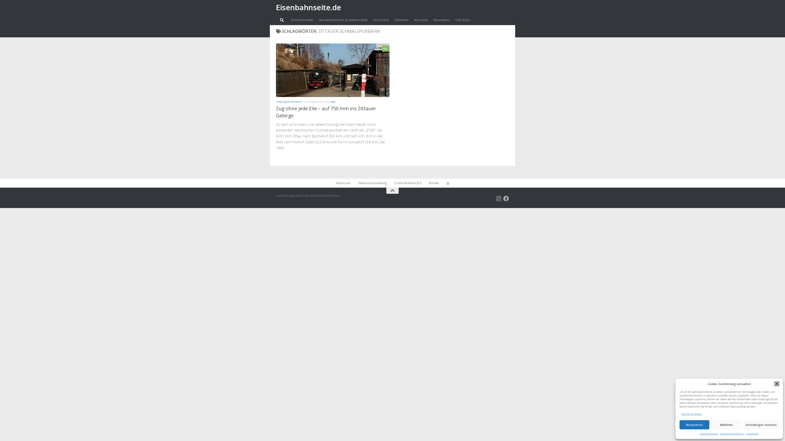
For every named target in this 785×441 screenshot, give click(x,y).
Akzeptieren (694, 425)
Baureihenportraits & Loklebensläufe (343, 20)
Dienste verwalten (692, 414)
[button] (777, 384)
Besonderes (442, 20)
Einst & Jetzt (381, 20)
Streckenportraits (302, 20)
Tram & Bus (463, 20)
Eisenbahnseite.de (308, 7)
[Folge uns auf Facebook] (506, 199)
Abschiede (421, 20)
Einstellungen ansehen (761, 425)
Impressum (752, 433)
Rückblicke (401, 20)
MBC (333, 102)
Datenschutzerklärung (732, 433)
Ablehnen (726, 425)
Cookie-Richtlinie (709, 433)
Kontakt (434, 183)
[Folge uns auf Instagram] (499, 199)
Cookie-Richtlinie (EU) (408, 183)
